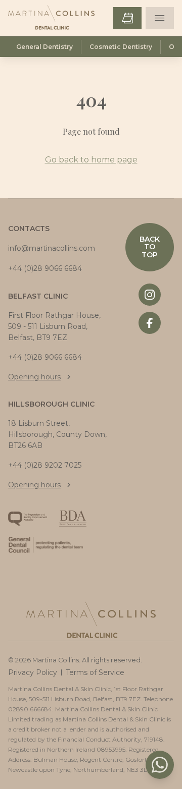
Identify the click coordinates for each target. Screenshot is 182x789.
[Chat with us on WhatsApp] (160, 765)
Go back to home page (91, 159)
